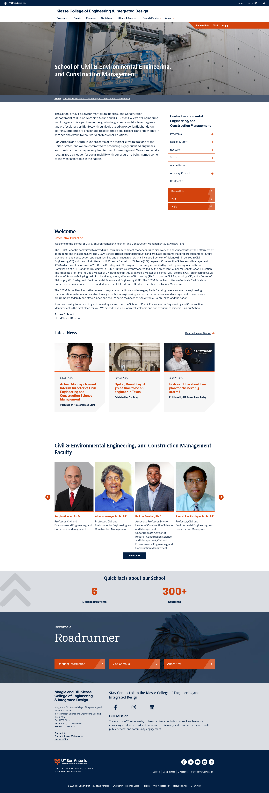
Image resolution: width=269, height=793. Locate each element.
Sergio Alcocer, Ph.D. (67, 516)
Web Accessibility (161, 786)
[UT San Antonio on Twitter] (191, 762)
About (168, 18)
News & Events (150, 18)
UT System (196, 786)
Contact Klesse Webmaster (69, 736)
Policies (146, 786)
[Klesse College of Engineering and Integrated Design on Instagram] (134, 708)
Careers (156, 772)
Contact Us (176, 181)
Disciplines (106, 18)
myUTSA (252, 3)
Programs (62, 18)
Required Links (180, 786)
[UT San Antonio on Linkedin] (204, 762)
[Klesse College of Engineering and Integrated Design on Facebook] (116, 708)
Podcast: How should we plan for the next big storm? (187, 388)
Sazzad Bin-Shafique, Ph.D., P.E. (195, 516)
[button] (264, 3)
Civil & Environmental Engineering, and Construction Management (96, 98)
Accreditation (178, 165)
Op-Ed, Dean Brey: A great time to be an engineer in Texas (130, 388)
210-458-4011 (74, 771)
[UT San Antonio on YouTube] (198, 762)
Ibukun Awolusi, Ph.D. (148, 516)
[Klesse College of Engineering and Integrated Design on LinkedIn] (152, 708)
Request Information (71, 664)
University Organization (202, 772)
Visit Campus (121, 664)
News (240, 3)
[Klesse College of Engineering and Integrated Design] (102, 10)
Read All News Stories (198, 333)
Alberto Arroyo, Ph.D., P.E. (111, 516)
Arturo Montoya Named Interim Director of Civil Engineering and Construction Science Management (78, 391)
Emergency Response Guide (126, 786)
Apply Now (174, 664)
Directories (183, 772)
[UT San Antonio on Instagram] (211, 762)
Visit (215, 25)
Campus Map (169, 772)
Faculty (78, 18)
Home (58, 98)
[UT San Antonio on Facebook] (184, 762)
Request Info (202, 25)
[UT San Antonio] (15, 3)
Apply (225, 25)
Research (91, 18)
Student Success (127, 18)
